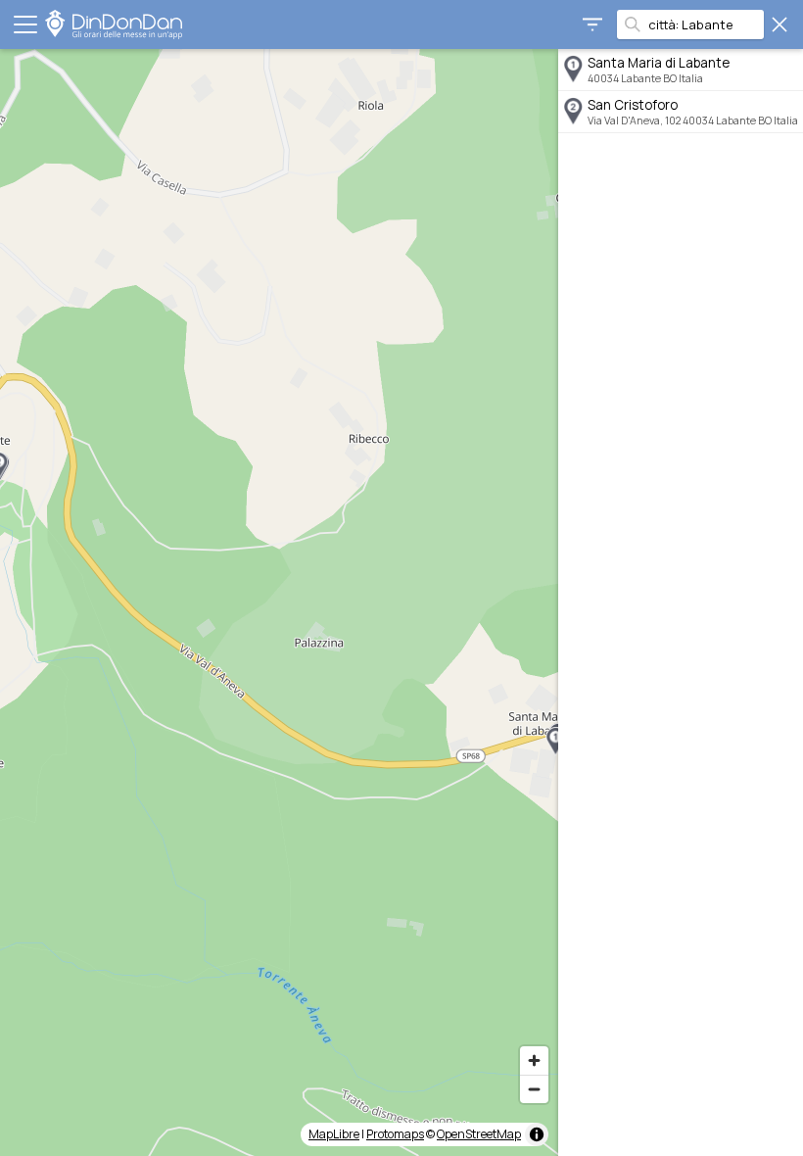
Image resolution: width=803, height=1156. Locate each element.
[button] (555, 741)
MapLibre (333, 1134)
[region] (279, 602)
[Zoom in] (534, 1060)
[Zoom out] (534, 1089)
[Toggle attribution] (536, 1134)
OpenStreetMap (479, 1134)
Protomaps (395, 1134)
